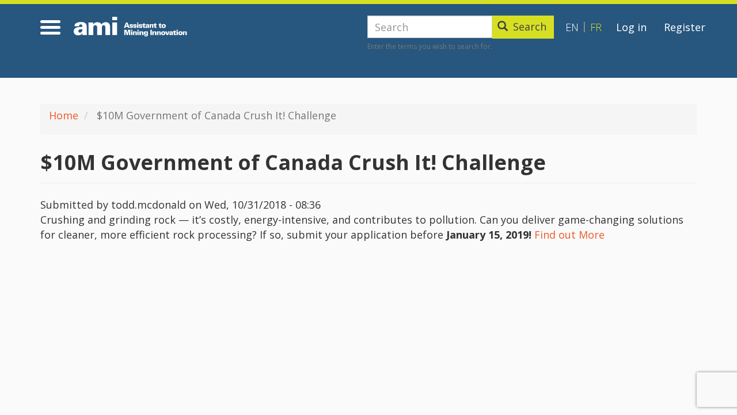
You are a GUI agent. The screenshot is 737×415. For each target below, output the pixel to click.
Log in (631, 27)
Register (684, 27)
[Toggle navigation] (52, 27)
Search (528, 26)
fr (596, 27)
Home (63, 115)
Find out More (569, 235)
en (572, 27)
